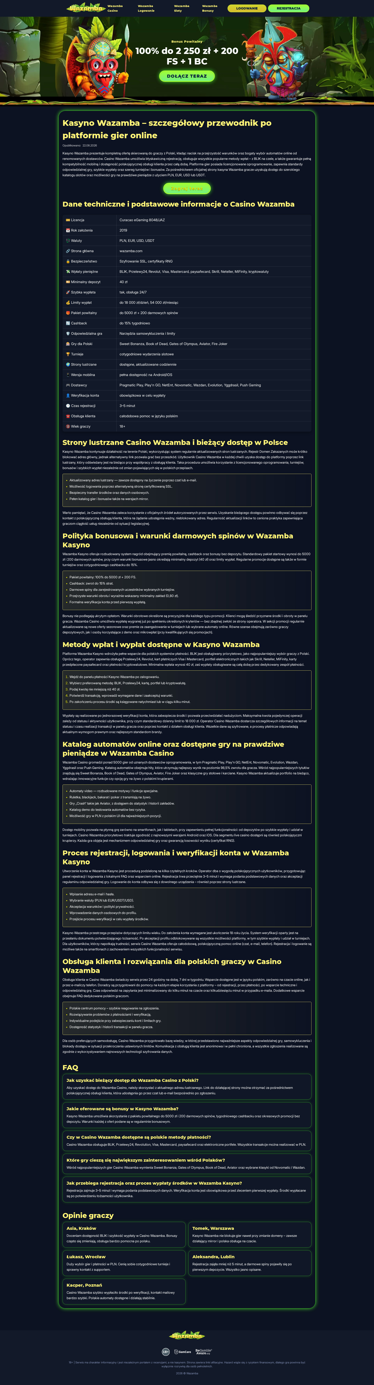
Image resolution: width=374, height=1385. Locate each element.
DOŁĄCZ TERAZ (187, 76)
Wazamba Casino (115, 8)
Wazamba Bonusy (210, 8)
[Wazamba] (86, 8)
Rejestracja (289, 8)
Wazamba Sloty (182, 8)
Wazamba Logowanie (146, 8)
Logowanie (247, 8)
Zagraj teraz (187, 188)
